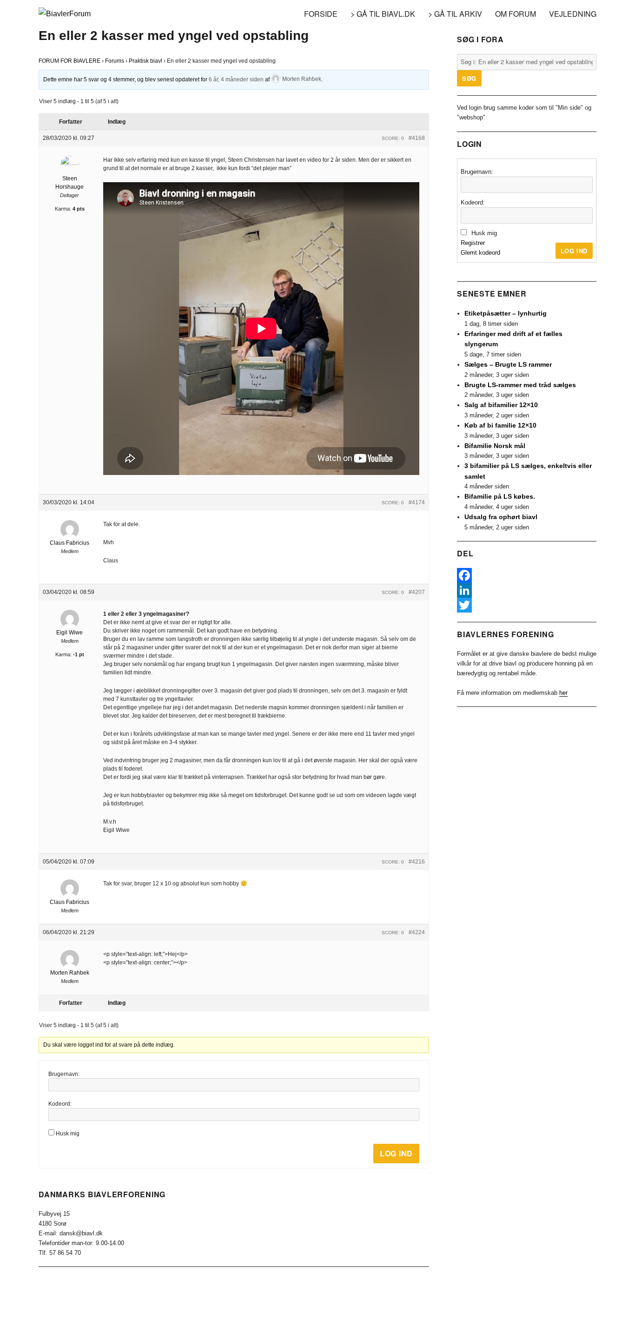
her (563, 692)
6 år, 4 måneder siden (236, 79)
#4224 (417, 932)
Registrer (473, 242)
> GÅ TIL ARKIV (455, 13)
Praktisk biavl (145, 61)
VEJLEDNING (572, 13)
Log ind (396, 1153)
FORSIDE (320, 13)
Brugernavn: (63, 1074)
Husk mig (67, 1133)
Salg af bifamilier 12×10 (501, 405)
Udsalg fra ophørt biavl (500, 517)
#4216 (417, 861)
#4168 (417, 138)
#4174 (417, 502)
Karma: (63, 208)
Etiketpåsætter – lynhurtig (505, 313)
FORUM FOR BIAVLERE (69, 61)
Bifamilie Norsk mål (494, 445)
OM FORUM (515, 13)
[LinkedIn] (526, 590)
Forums (114, 61)
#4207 (417, 592)
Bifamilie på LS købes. (499, 496)
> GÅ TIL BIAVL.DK (383, 13)
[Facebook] (526, 575)
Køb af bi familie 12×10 (500, 425)
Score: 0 (393, 138)
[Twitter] (526, 605)
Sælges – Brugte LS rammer (508, 364)
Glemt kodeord (480, 252)
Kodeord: (60, 1104)
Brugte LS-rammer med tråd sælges (520, 385)
